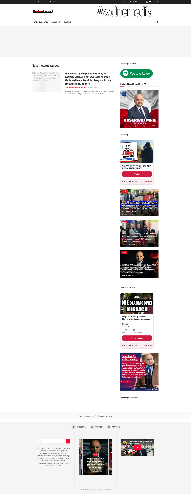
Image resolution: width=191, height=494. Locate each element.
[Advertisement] (95, 41)
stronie (58, 465)
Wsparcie (56, 22)
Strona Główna (41, 22)
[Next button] (110, 457)
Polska (34, 2)
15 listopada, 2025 (129, 214)
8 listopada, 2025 (128, 275)
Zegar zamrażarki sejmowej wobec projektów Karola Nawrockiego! (95, 463)
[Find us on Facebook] (144, 2)
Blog (124, 191)
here (110, 416)
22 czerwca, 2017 (95, 87)
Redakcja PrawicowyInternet (76, 87)
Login (157, 2)
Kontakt (67, 22)
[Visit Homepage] (42, 12)
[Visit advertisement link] (125, 11)
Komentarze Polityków (49, 2)
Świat (39, 2)
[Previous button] (80, 457)
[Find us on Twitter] (147, 2)
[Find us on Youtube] (150, 2)
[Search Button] (158, 22)
